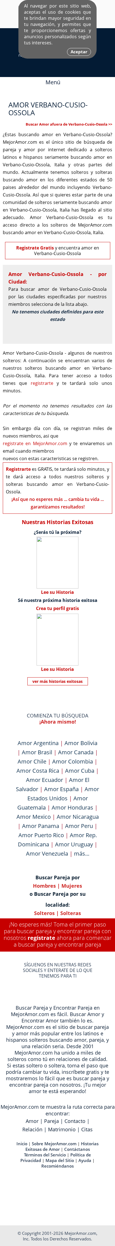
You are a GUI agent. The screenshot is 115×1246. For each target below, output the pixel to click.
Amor (32, 1121)
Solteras (70, 913)
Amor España (61, 789)
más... (81, 853)
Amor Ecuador (44, 780)
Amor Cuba (79, 770)
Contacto (74, 1121)
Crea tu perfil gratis (57, 608)
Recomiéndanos (57, 1166)
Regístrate (41, 938)
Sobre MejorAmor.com (54, 1143)
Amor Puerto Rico (41, 835)
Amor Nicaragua (78, 816)
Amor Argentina (38, 743)
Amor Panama (40, 826)
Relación (32, 1129)
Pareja (51, 1121)
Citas (87, 1129)
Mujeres (71, 885)
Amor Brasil (37, 752)
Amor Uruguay (74, 844)
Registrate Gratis (35, 248)
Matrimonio (62, 1129)
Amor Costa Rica (37, 770)
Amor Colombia (72, 761)
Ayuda (84, 1160)
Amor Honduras (72, 807)
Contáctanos (77, 1149)
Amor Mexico (33, 816)
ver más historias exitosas (57, 681)
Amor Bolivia (80, 743)
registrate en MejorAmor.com (35, 443)
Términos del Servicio (45, 1155)
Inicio (21, 1143)
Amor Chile (32, 761)
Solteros (44, 913)
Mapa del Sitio (59, 1160)
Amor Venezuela (47, 853)
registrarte (42, 383)
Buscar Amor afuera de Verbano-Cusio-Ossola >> (69, 124)
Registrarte (18, 469)
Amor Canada (76, 752)
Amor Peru (79, 826)
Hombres (44, 885)
